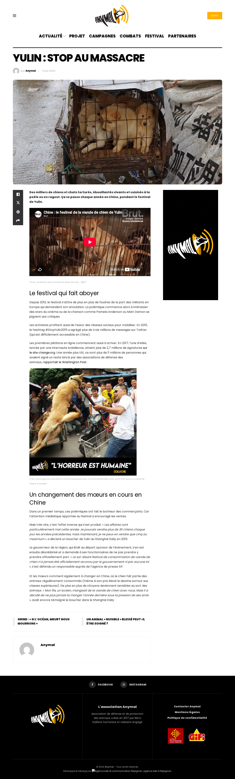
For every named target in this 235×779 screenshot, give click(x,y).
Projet (77, 36)
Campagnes (102, 36)
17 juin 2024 (48, 71)
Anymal (31, 71)
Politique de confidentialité (187, 718)
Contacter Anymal (187, 706)
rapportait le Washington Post (64, 362)
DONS (214, 15)
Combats (130, 36)
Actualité (50, 36)
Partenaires (182, 36)
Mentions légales (187, 712)
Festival (154, 36)
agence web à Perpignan (157, 771)
